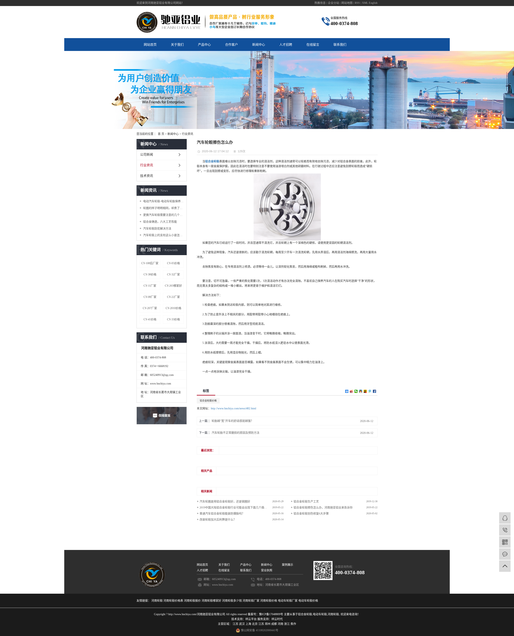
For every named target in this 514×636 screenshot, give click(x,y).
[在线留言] (505, 554)
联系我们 (339, 44)
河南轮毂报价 (193, 600)
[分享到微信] (356, 391)
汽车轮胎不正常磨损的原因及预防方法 (235, 432)
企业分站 (333, 2)
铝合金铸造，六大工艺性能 (159, 221)
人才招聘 (285, 44)
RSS (357, 2)
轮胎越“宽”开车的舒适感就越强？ (232, 420)
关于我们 (177, 44)
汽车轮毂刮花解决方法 (156, 228)
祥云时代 (277, 619)
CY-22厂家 (173, 296)
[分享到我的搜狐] (365, 391)
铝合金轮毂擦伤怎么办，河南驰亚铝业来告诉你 (323, 507)
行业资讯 (187, 133)
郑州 (267, 623)
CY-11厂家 (150, 285)
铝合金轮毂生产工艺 (306, 501)
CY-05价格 (173, 263)
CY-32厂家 (173, 274)
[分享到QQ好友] (360, 391)
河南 (280, 623)
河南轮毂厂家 (251, 600)
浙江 (287, 623)
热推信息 (320, 2)
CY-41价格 (150, 319)
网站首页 (150, 44)
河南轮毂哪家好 (212, 600)
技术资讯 (146, 176)
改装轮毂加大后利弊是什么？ (218, 519)
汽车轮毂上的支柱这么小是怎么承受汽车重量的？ (163, 235)
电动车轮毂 (320, 614)
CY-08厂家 (150, 296)
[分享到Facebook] (374, 391)
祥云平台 (251, 619)
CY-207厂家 (150, 308)
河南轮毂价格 (269, 600)
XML (365, 2)
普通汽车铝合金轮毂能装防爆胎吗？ (222, 513)
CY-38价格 (150, 274)
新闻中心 (258, 44)
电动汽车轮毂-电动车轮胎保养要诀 (163, 201)
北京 (255, 623)
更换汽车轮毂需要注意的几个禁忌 (163, 214)
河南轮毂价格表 (173, 600)
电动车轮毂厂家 (288, 600)
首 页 (161, 133)
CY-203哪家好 (173, 285)
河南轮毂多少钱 (232, 600)
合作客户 (231, 44)
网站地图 (347, 2)
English (373, 2)
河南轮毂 (157, 600)
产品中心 (204, 44)
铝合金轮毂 (305, 614)
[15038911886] (505, 530)
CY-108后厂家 (149, 263)
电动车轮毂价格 (308, 600)
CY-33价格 (173, 319)
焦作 (293, 623)
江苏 (235, 623)
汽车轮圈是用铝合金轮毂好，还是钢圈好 (225, 501)
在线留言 (312, 44)
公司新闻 (146, 154)
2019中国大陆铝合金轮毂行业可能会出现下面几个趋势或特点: (238, 507)
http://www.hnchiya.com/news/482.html (233, 408)
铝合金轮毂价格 (208, 400)
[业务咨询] (505, 518)
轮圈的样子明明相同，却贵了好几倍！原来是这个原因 (163, 208)
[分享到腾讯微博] (370, 391)
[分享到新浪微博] (351, 391)
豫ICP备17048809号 (271, 614)
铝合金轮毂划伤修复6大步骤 (311, 513)
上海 (248, 623)
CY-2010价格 (173, 308)
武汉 (242, 623)
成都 (274, 623)
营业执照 (266, 570)
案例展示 (287, 564)
